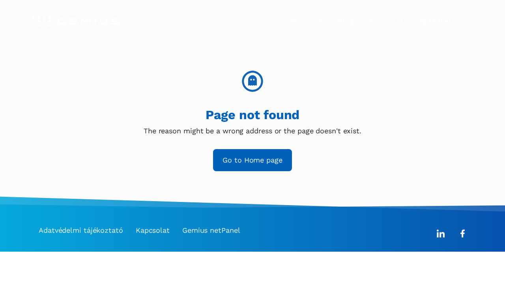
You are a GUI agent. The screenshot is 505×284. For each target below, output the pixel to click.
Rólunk (262, 21)
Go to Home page (252, 160)
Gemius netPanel (211, 230)
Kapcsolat (386, 21)
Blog (346, 21)
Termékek (306, 21)
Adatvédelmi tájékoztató (81, 230)
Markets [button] (441, 21)
